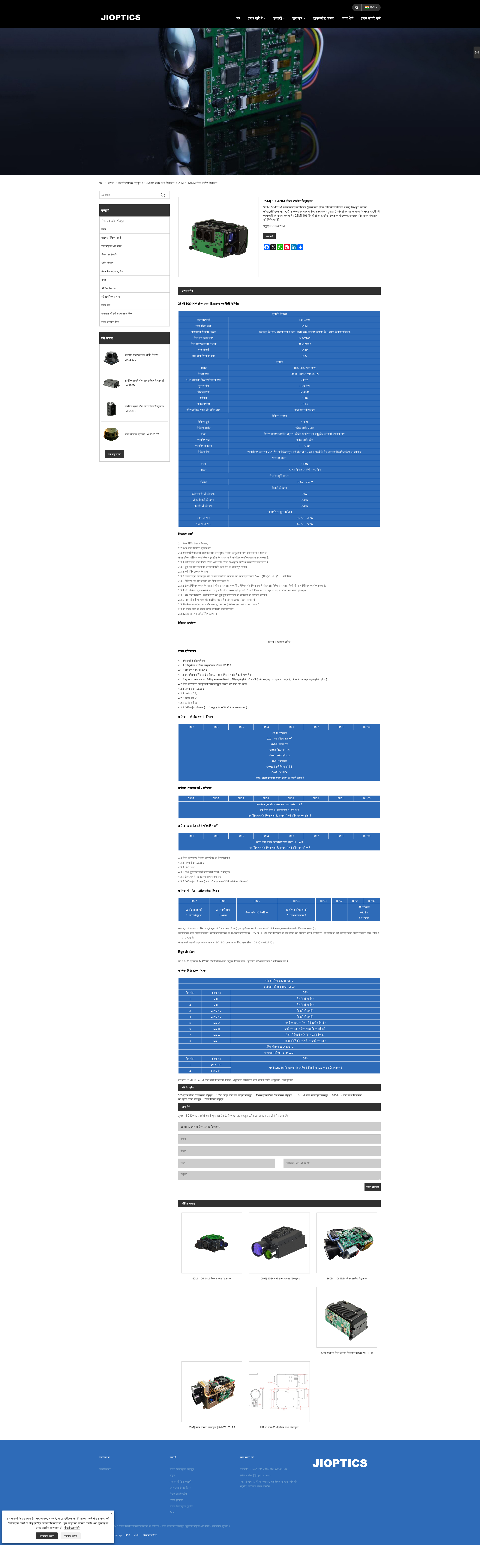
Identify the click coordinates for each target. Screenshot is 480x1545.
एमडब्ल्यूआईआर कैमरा (111, 246)
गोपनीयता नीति (150, 1535)
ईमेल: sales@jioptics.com (255, 1475)
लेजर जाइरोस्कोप (109, 254)
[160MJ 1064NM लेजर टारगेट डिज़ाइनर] (347, 1241)
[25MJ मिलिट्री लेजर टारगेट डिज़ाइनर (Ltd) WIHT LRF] (347, 1316)
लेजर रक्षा (105, 305)
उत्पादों (111, 183)
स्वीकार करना (70, 1536)
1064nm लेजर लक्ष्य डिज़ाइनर (159, 183)
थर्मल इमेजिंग (107, 263)
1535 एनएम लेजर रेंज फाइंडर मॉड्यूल (234, 1095)
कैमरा (103, 279)
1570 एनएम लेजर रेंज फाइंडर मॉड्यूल (274, 1095)
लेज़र (103, 229)
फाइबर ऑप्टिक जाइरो (111, 237)
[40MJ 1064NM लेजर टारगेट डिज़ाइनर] (212, 1241)
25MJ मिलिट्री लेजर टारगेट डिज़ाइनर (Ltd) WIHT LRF (347, 1353)
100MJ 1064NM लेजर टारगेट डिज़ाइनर (279, 1278)
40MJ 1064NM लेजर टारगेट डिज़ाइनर (211, 1278)
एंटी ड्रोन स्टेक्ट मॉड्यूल (189, 1099)
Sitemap (116, 1535)
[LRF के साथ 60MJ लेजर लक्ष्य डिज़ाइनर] (279, 1390)
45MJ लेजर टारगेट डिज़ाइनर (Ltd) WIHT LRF (212, 1427)
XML (136, 1535)
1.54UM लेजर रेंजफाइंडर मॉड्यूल (311, 1095)
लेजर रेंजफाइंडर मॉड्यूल (129, 183)
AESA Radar (108, 288)
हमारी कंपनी (105, 1469)
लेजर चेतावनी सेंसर (110, 322)
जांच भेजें (269, 236)
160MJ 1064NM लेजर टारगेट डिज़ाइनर (347, 1278)
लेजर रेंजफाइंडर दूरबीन (112, 271)
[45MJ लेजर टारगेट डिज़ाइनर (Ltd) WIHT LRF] (212, 1390)
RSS (127, 1535)
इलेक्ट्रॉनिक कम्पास (110, 296)
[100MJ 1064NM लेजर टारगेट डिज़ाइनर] (279, 1241)
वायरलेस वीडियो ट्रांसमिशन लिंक (116, 313)
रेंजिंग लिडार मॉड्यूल (214, 1099)
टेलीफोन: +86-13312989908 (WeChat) (263, 1469)
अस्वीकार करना (47, 1536)
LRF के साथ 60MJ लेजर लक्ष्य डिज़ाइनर (279, 1427)
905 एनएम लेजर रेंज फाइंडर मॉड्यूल (195, 1095)
